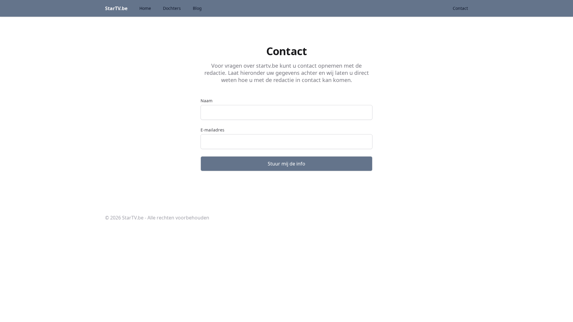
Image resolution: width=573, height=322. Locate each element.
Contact (460, 8)
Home (145, 8)
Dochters (172, 8)
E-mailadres (212, 130)
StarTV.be (116, 8)
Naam (206, 100)
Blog (197, 8)
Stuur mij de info (286, 163)
